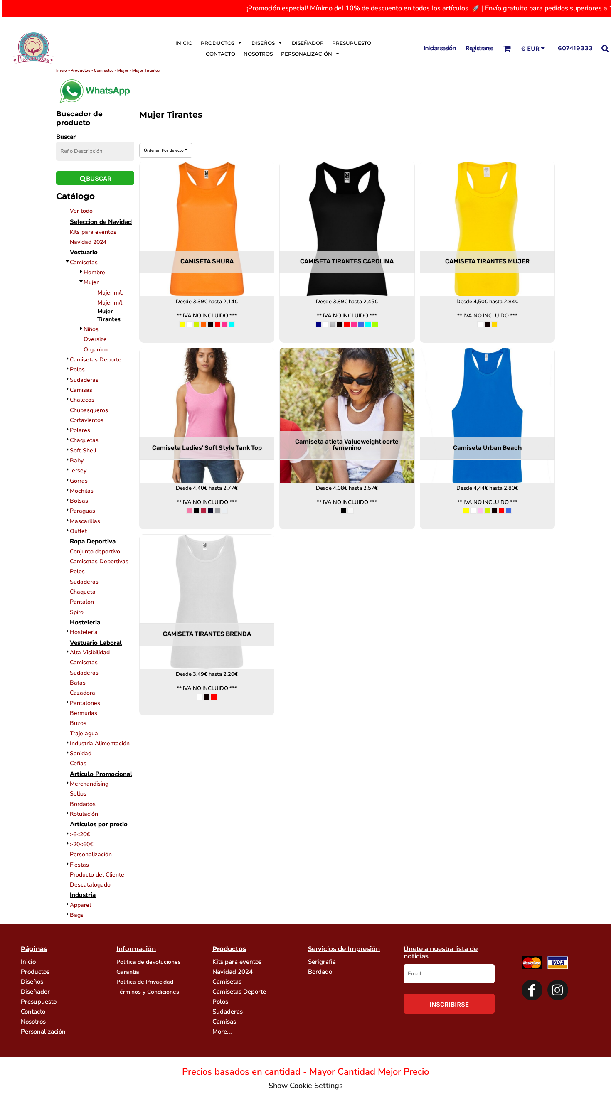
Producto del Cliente (97, 875)
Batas (78, 683)
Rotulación (84, 814)
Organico (96, 350)
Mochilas (82, 491)
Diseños (32, 982)
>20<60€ (81, 844)
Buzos (78, 723)
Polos (77, 369)
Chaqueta (83, 592)
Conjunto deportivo (95, 551)
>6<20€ (80, 834)
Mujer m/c (110, 293)
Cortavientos (86, 420)
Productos (35, 972)
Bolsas (79, 501)
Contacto (33, 1011)
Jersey (78, 470)
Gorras (79, 481)
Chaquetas (84, 440)
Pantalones (85, 703)
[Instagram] (557, 990)
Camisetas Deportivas (99, 561)
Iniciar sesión (440, 48)
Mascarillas (85, 521)
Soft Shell (83, 450)
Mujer (91, 282)
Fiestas (79, 865)
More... (222, 1031)
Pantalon (82, 602)
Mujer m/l (109, 303)
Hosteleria (84, 632)
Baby (77, 460)
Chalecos (82, 400)
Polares (80, 430)
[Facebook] (532, 990)
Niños (91, 329)
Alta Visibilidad (90, 652)
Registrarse (479, 48)
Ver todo (81, 211)
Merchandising (89, 784)
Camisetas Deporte (95, 360)
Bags (77, 915)
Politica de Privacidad (144, 982)
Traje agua (84, 733)
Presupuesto (39, 1001)
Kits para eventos (93, 232)
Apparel (80, 905)
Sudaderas (84, 380)
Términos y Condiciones (147, 992)
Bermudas (83, 713)
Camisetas (84, 262)
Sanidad (80, 753)
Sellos (78, 794)
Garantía (127, 972)
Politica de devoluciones (148, 962)
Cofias (78, 763)
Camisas (81, 390)
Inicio (28, 962)
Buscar (66, 137)
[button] (222, 42)
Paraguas (82, 511)
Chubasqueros (89, 410)
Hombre (94, 272)
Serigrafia (322, 962)
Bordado (320, 972)
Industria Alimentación (100, 743)
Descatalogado (90, 885)
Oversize (95, 339)
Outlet (78, 531)
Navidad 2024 (88, 242)
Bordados (83, 804)
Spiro (77, 612)
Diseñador (35, 991)
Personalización (91, 854)
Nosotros (33, 1021)
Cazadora (82, 693)
